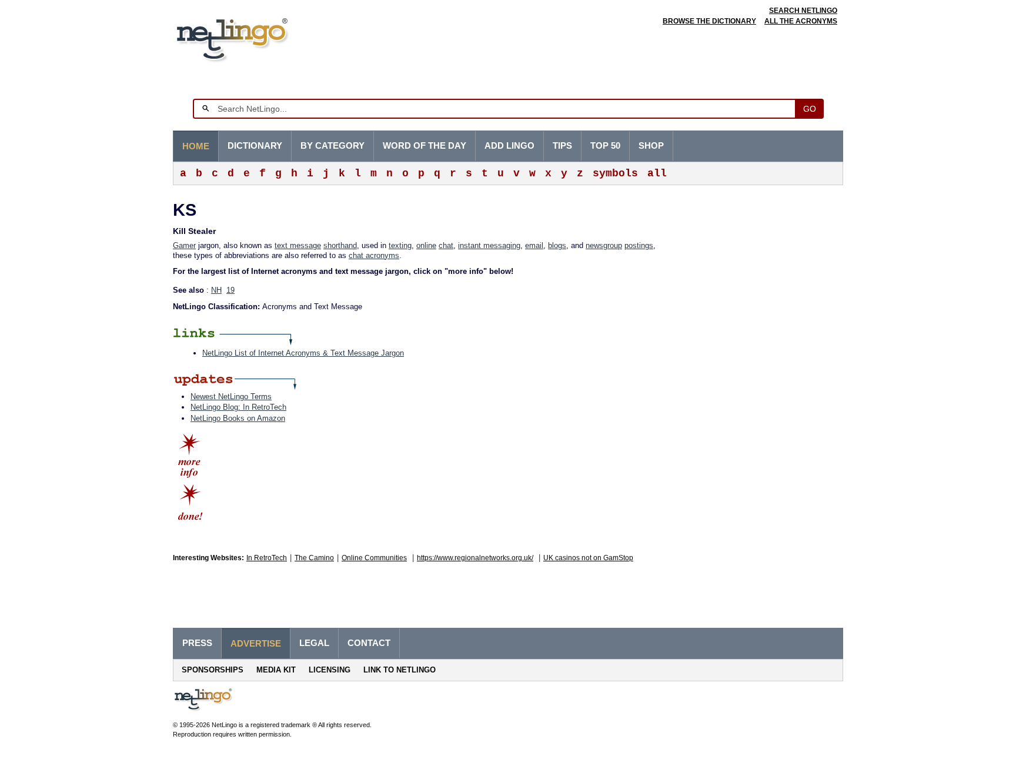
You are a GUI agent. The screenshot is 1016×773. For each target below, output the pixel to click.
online (426, 245)
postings (638, 245)
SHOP (651, 145)
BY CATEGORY (332, 145)
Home (195, 146)
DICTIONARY (255, 145)
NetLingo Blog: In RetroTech (238, 407)
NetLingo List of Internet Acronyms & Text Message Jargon (303, 353)
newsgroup (604, 245)
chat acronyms (374, 255)
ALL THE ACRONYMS (800, 21)
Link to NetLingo (399, 669)
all (657, 173)
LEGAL (314, 643)
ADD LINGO (509, 145)
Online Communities (374, 558)
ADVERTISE (255, 643)
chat (446, 245)
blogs (557, 245)
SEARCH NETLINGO (803, 10)
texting (400, 245)
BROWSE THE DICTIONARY (709, 21)
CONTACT (368, 643)
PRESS (197, 643)
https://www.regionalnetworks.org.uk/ (475, 558)
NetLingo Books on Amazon (237, 418)
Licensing (329, 669)
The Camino (314, 558)
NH (216, 290)
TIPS (562, 145)
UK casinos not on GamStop (588, 558)
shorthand (340, 245)
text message (298, 245)
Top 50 (605, 145)
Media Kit (276, 669)
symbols (615, 173)
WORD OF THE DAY (424, 145)
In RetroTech (266, 558)
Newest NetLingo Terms (231, 396)
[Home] (250, 38)
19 (230, 290)
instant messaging (489, 245)
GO (809, 108)
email (534, 245)
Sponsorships (212, 669)
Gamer (184, 245)
